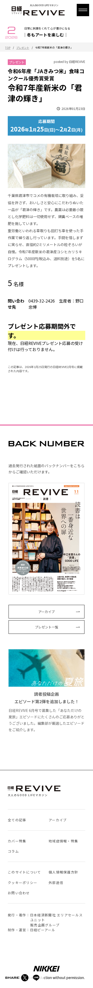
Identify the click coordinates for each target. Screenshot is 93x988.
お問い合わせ (19, 892)
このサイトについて (24, 872)
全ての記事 (17, 819)
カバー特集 (17, 841)
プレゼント (22, 48)
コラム (13, 851)
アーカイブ (46, 611)
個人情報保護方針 (63, 872)
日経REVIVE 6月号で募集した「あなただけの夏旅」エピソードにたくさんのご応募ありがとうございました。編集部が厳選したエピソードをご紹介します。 (46, 711)
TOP (7, 48)
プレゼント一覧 (46, 627)
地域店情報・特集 (63, 841)
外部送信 (56, 882)
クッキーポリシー (22, 882)
